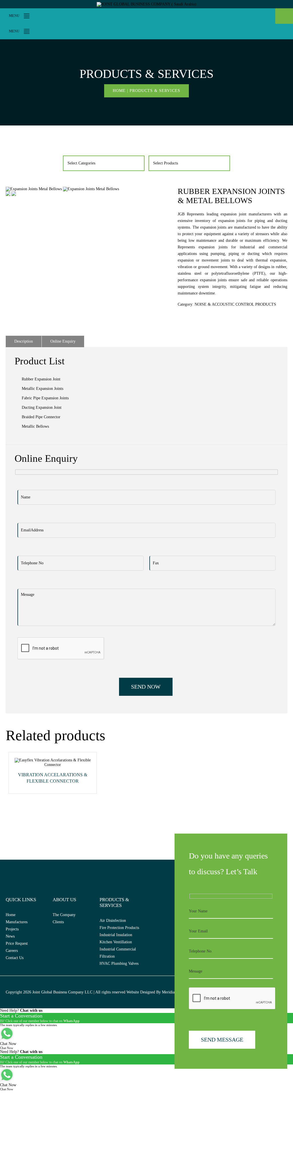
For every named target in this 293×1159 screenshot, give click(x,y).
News (10, 936)
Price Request (17, 943)
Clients (58, 922)
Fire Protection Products (119, 928)
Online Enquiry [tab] (63, 341)
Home (119, 91)
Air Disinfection (113, 920)
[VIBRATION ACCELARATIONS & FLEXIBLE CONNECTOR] (53, 765)
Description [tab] (23, 341)
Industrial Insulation (116, 935)
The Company (64, 915)
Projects (12, 929)
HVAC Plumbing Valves (119, 963)
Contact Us (14, 958)
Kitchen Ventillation (116, 942)
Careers (12, 950)
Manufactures (16, 922)
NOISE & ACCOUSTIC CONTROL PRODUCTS (235, 304)
